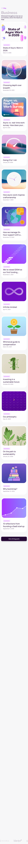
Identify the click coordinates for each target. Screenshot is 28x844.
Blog (4, 8)
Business (7, 45)
